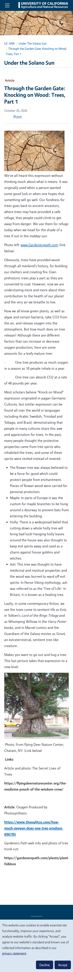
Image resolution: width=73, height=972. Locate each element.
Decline (45, 965)
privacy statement (14, 953)
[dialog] (36, 945)
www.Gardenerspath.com (39, 245)
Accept (62, 965)
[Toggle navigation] (7, 5)
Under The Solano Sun (32, 43)
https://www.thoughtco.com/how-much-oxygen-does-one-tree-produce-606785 (33, 828)
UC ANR (9, 43)
